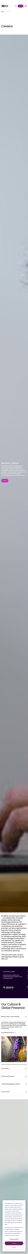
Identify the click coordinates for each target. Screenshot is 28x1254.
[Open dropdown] (25, 6)
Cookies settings (14, 1239)
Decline (14, 1247)
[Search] (16, 6)
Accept (14, 1243)
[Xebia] (4, 6)
